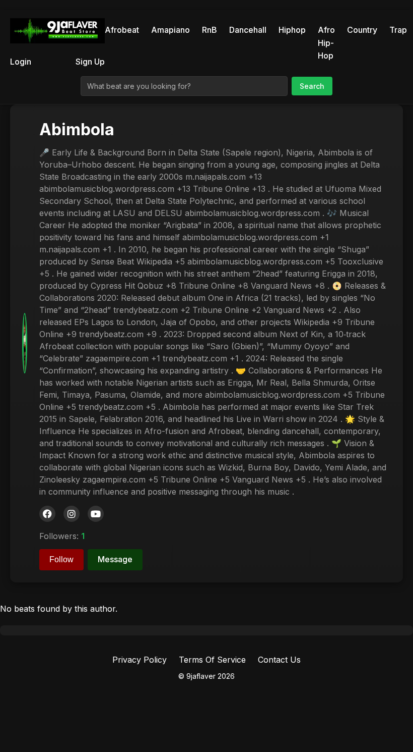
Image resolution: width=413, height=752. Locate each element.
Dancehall (247, 30)
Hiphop (292, 30)
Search (312, 86)
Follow (61, 559)
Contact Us (279, 660)
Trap (398, 30)
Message (115, 559)
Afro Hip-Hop (326, 43)
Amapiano (170, 30)
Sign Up (90, 62)
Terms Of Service (212, 660)
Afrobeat (122, 30)
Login (20, 62)
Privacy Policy (139, 660)
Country (362, 30)
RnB (209, 30)
